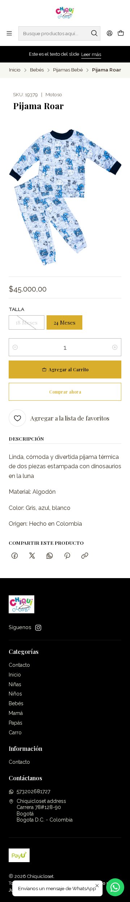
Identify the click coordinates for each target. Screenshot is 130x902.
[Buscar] (94, 33)
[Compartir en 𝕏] (32, 556)
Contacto (19, 665)
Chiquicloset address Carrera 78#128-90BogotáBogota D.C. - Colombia (45, 810)
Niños (15, 694)
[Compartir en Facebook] (15, 556)
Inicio (15, 70)
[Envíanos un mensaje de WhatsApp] (115, 887)
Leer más (91, 54)
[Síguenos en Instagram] (38, 627)
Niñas (15, 684)
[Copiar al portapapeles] (85, 556)
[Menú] (9, 33)
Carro (15, 732)
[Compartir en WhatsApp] (50, 556)
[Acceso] (109, 33)
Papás (15, 723)
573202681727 (33, 791)
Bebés (37, 70)
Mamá (16, 713)
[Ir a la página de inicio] (65, 12)
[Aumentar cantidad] (115, 347)
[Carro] (121, 33)
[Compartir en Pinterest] (67, 556)
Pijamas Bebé (68, 70)
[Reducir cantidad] (15, 347)
